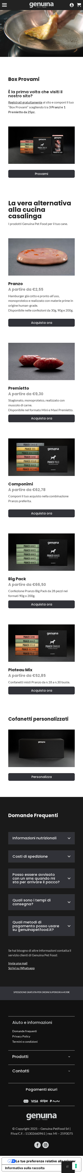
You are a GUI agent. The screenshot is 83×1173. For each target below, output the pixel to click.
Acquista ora (41, 322)
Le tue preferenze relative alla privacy (45, 1161)
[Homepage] (41, 5)
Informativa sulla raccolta (25, 1168)
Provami (41, 173)
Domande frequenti (24, 1031)
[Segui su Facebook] (37, 1145)
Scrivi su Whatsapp (21, 968)
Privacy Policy (21, 1036)
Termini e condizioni (25, 1041)
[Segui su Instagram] (45, 1145)
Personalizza (41, 777)
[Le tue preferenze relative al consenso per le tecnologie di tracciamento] (76, 1166)
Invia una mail (17, 963)
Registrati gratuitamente (25, 102)
